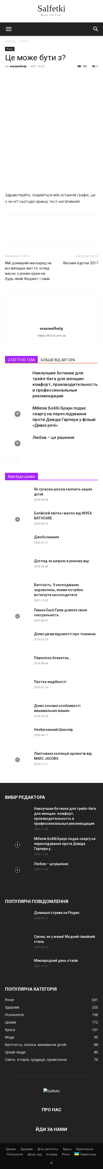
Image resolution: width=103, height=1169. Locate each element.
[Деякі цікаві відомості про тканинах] (17, 640)
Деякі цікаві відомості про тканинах (65, 634)
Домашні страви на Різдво (57, 913)
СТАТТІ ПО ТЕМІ (21, 360)
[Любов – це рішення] (17, 443)
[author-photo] (52, 321)
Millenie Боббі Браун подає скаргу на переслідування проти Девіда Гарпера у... (65, 844)
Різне (24, 41)
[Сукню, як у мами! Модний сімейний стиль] (17, 943)
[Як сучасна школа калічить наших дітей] (17, 495)
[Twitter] (21, 77)
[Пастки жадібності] (17, 688)
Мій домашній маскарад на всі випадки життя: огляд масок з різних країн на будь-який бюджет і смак (28, 271)
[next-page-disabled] (16, 462)
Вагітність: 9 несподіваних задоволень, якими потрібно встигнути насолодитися (58, 590)
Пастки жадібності (50, 682)
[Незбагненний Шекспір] (17, 736)
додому (10, 41)
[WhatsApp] (45, 77)
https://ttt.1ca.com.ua (52, 335)
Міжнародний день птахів (56, 961)
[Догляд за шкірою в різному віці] (17, 567)
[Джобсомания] (17, 543)
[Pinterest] (33, 77)
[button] (8, 29)
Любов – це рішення (53, 437)
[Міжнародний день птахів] (17, 966)
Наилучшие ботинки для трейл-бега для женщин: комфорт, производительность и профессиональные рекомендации (65, 384)
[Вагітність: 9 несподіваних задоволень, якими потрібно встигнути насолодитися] (17, 591)
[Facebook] (10, 77)
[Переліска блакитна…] (17, 664)
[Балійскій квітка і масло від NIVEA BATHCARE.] (17, 519)
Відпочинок (84, 1149)
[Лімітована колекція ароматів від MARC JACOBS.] (17, 759)
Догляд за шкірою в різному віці (61, 561)
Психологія (15, 1154)
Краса (67, 1149)
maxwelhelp (18, 66)
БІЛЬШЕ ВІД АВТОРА (58, 360)
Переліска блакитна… (52, 658)
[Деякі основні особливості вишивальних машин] (17, 712)
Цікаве (11, 1149)
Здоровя (26, 1149)
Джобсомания (46, 537)
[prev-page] (8, 462)
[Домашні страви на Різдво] (17, 919)
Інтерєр (51, 1154)
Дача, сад (35, 1154)
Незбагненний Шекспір (53, 730)
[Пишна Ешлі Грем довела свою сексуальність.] (17, 616)
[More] (56, 77)
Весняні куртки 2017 (80, 263)
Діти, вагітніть (48, 1149)
